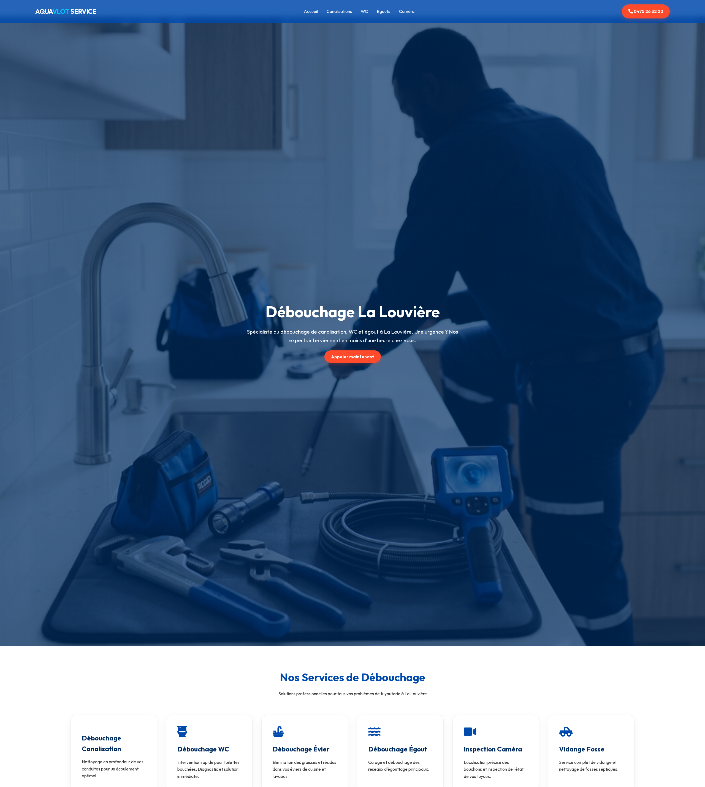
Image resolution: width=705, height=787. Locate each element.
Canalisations (339, 11)
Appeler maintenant (352, 356)
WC (364, 11)
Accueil (311, 11)
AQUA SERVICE (65, 11)
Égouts (383, 11)
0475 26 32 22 (648, 11)
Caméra (406, 11)
